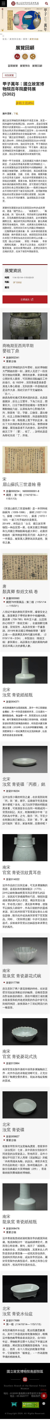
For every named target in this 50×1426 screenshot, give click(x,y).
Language (43, 1403)
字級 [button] (17, 56)
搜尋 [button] (46, 3)
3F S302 (17, 282)
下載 (16, 113)
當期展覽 (13, 65)
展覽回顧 (34, 39)
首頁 (4, 39)
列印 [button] (25, 56)
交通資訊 (25, 299)
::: (3, 36)
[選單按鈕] (3, 3)
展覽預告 (25, 65)
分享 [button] (33, 56)
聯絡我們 (35, 1395)
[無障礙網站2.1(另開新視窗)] (30, 1405)
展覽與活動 (15, 39)
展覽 (25, 39)
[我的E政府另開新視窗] (14, 1405)
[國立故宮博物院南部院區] (25, 3)
